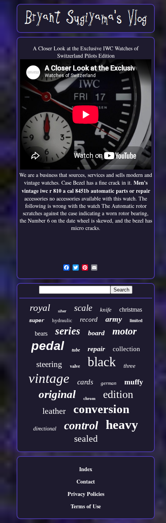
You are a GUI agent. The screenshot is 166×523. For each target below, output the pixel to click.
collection (126, 349)
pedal (47, 346)
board (96, 333)
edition (118, 394)
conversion (101, 409)
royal (40, 307)
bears (41, 333)
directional (44, 429)
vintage (49, 378)
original (57, 394)
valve (75, 366)
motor (124, 331)
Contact (85, 481)
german (109, 383)
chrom (89, 398)
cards (85, 382)
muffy (133, 382)
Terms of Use (86, 506)
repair (96, 349)
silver (62, 311)
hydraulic (62, 320)
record (89, 319)
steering (49, 364)
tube (76, 350)
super (36, 320)
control (81, 425)
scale (83, 308)
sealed (86, 439)
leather (54, 411)
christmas (130, 309)
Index (85, 469)
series (67, 331)
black (102, 362)
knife (106, 310)
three (130, 366)
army (113, 319)
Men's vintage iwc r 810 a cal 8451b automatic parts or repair (86, 186)
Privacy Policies (86, 494)
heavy (122, 425)
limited (136, 320)
